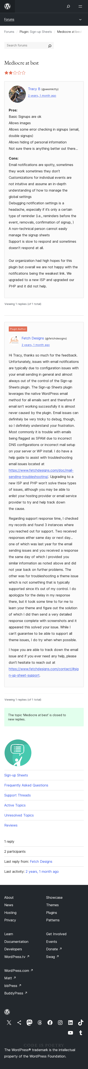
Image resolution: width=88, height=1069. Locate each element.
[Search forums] (50, 45)
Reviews (11, 825)
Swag (52, 957)
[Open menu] (81, 6)
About (9, 897)
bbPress (13, 986)
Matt (10, 978)
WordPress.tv (17, 957)
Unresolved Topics (19, 815)
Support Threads (17, 795)
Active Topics (15, 805)
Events (51, 941)
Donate (54, 949)
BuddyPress (16, 993)
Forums (9, 19)
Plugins (51, 912)
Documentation (16, 941)
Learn (8, 934)
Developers (13, 949)
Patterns (53, 920)
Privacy (10, 920)
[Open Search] (68, 6)
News (8, 905)
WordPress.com (18, 970)
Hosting (10, 912)
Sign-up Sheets (41, 31)
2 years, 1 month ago (42, 95)
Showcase (54, 897)
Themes (52, 905)
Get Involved (56, 934)
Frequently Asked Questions (26, 785)
